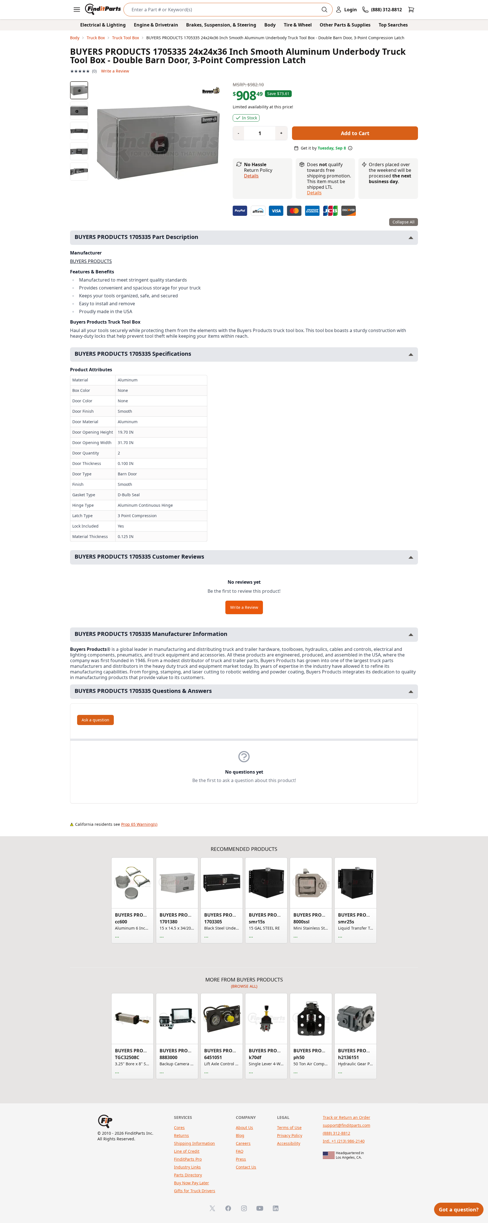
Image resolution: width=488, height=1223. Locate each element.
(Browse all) (244, 986)
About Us (244, 1127)
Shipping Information (194, 1143)
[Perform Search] (324, 9)
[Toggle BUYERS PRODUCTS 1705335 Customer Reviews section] (410, 557)
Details (251, 176)
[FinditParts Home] (103, 10)
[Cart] (411, 9)
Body (270, 25)
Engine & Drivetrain (156, 25)
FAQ (239, 1151)
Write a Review (115, 71)
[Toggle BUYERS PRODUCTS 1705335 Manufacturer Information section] (410, 634)
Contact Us (246, 1167)
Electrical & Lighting (103, 25)
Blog (240, 1135)
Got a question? (459, 1209)
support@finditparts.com (346, 1125)
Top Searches (393, 25)
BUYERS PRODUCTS (91, 261)
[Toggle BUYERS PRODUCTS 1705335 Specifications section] (410, 354)
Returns (181, 1135)
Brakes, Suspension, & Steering (221, 25)
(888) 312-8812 (336, 1133)
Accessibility (288, 1143)
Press (241, 1159)
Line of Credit (186, 1151)
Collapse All (404, 222)
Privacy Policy (289, 1135)
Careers (243, 1143)
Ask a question (95, 720)
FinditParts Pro (188, 1159)
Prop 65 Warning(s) (139, 824)
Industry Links (187, 1167)
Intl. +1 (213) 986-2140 (344, 1141)
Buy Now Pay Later (191, 1182)
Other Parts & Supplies (345, 25)
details (314, 193)
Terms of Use (289, 1127)
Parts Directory (188, 1175)
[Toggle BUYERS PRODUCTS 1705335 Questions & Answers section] (410, 691)
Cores (179, 1127)
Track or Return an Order (346, 1117)
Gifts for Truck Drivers (194, 1190)
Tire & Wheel (298, 25)
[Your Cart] (411, 9)
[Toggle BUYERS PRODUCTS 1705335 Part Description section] (410, 237)
